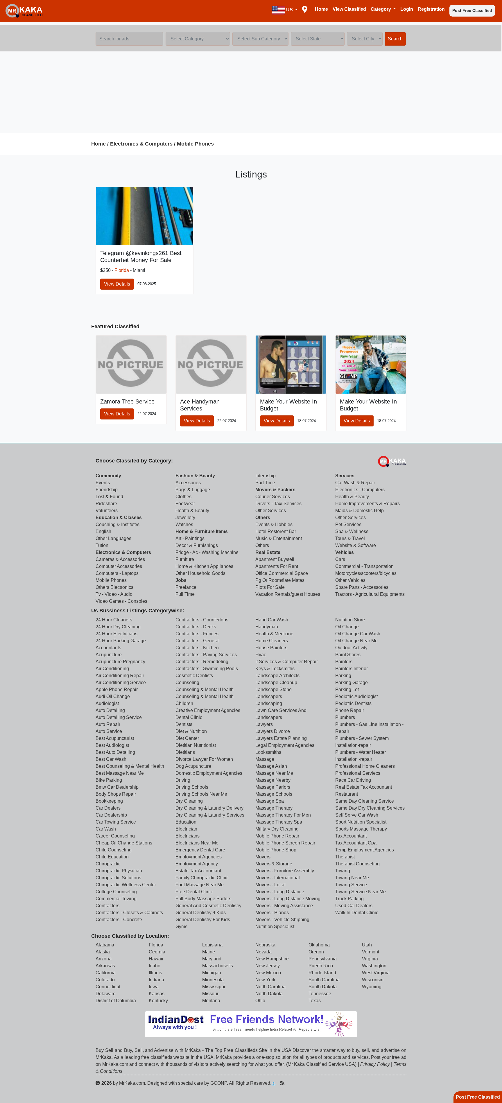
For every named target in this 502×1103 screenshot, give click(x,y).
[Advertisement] (251, 92)
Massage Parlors (272, 787)
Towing (342, 870)
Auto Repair (108, 724)
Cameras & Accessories (120, 559)
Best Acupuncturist (115, 738)
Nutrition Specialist (274, 926)
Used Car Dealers (353, 905)
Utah (367, 944)
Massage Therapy (274, 808)
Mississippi (213, 986)
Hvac (260, 654)
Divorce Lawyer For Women (204, 759)
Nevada (263, 951)
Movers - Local (270, 884)
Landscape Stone (273, 689)
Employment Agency (196, 863)
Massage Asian (271, 766)
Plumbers (345, 717)
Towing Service (351, 884)
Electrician (186, 828)
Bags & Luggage (192, 489)
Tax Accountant (351, 835)
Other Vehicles (350, 580)
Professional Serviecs (357, 773)
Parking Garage (351, 682)
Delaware (106, 993)
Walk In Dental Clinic (356, 912)
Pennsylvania (323, 958)
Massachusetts (217, 965)
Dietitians (185, 752)
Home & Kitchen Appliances (204, 566)
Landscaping (268, 703)
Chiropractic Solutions (118, 877)
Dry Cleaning (189, 801)
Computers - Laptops (117, 573)
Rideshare (106, 503)
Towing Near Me (352, 877)
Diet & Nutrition (191, 731)
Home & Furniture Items (201, 531)
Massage (264, 759)
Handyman (266, 626)
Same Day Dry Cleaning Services (370, 808)
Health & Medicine (274, 633)
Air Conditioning (112, 668)
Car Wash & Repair (355, 482)
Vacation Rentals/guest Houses (287, 594)
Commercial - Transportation (364, 566)
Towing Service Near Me (360, 891)
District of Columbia (116, 1000)
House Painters (271, 647)
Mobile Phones (195, 144)
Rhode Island (322, 972)
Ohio (260, 1000)
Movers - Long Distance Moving (287, 898)
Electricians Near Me (196, 842)
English (103, 531)
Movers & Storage (273, 863)
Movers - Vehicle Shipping (282, 919)
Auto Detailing (110, 710)
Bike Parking (109, 780)
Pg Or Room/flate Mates (279, 580)
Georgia (157, 951)
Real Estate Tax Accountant (363, 787)
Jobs (181, 580)
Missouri (211, 993)
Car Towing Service (116, 821)
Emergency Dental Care (200, 849)
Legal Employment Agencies (284, 745)
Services (344, 475)
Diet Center (187, 738)
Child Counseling (114, 849)
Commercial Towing (116, 898)
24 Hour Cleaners (114, 619)
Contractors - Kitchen (197, 647)
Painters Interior (351, 668)
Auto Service (109, 731)
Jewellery (185, 517)
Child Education (112, 856)
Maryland (211, 958)
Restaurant (346, 794)
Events (103, 482)
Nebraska (265, 944)
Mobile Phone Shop (275, 849)
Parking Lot (347, 689)
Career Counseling (115, 835)
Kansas (156, 993)
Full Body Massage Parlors (203, 898)
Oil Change (347, 626)
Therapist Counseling (357, 863)
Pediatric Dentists (353, 703)
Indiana (156, 979)
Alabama (105, 944)
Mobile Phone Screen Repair (285, 842)
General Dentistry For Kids (202, 919)
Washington (374, 965)
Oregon (316, 951)
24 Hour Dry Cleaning (118, 626)
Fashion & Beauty (195, 475)
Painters (343, 661)
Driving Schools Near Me (201, 794)
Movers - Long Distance (279, 891)
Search (395, 38)
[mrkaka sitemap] (274, 1083)
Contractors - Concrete (119, 919)
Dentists (183, 724)
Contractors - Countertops (201, 619)
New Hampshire (272, 958)
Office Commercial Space (281, 573)
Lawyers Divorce (272, 731)
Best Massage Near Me (120, 773)
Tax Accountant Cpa (355, 842)
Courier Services (272, 496)
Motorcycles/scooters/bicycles (366, 573)
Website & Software (355, 545)
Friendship (107, 489)
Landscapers (268, 696)
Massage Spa (269, 801)
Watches (184, 524)
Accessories (188, 482)
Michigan (211, 972)
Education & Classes (119, 517)
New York (265, 979)
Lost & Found (109, 496)
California (106, 972)
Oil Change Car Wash (357, 633)
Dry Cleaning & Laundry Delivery (209, 808)
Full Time (185, 594)
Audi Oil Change (113, 696)
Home (321, 9)
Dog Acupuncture (193, 766)
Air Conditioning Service (121, 682)
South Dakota (323, 986)
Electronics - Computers (360, 489)
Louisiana (212, 944)
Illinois (155, 972)
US (289, 9)
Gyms (181, 926)
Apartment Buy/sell (274, 559)
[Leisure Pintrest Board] (291, 1083)
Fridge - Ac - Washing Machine (207, 552)
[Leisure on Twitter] (310, 1083)
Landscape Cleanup (276, 682)
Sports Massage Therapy (361, 828)
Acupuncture (109, 654)
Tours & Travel (350, 538)
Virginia (370, 958)
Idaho (154, 965)
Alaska (103, 951)
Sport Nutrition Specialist (360, 821)
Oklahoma (319, 944)
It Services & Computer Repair (286, 661)
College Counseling (116, 891)
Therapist (345, 856)
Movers (262, 856)
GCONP (218, 1083)
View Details (117, 283)
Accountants (108, 647)
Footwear (185, 503)
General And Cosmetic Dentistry (208, 905)
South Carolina (324, 979)
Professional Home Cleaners (365, 766)
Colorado (105, 979)
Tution (102, 545)
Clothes (183, 496)
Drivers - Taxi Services (278, 503)
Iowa (154, 986)
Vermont (370, 951)
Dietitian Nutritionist (195, 745)
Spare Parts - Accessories (361, 587)
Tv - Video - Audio (114, 594)
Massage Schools (273, 794)
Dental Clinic (188, 717)
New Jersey (267, 965)
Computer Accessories (119, 566)
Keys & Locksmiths (275, 668)
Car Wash (106, 828)
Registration (431, 9)
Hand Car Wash (271, 619)
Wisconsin (372, 979)
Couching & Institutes (117, 524)
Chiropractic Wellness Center (126, 884)
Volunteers (107, 510)
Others (262, 517)
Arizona (104, 958)
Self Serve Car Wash (356, 815)
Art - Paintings (190, 538)
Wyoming (371, 986)
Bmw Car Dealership (117, 787)
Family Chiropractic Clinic (202, 877)
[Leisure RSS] (282, 1083)
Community (108, 475)
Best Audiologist (112, 745)
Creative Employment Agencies (207, 710)
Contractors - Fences (196, 633)
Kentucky (158, 1000)
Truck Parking (349, 898)
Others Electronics (114, 587)
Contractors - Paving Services (206, 654)
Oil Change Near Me (356, 640)
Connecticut (108, 986)
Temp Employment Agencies (364, 849)
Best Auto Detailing (115, 752)
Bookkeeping (109, 801)
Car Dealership (111, 815)
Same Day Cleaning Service (364, 801)
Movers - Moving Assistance (284, 905)
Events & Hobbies (274, 524)
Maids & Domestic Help (359, 510)
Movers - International (277, 877)
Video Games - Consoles (121, 601)
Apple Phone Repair (117, 689)
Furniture (184, 559)
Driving (182, 780)
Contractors (107, 905)
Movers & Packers (275, 489)
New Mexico (268, 972)
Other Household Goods (200, 573)
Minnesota (213, 979)
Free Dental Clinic (194, 891)
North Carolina (270, 986)
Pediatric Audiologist (356, 696)
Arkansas (105, 965)
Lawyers (264, 724)
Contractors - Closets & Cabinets (129, 912)
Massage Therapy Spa (278, 821)
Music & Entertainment (278, 538)
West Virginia (376, 972)
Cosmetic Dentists (194, 675)
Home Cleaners (271, 640)
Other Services (270, 510)
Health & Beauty (192, 510)
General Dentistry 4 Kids (200, 912)
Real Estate (267, 552)
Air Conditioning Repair (120, 675)
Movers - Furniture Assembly (284, 870)
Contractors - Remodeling (201, 661)
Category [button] (381, 9)
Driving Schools (191, 787)
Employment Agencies (198, 856)
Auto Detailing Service (119, 717)
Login (406, 9)
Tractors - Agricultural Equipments (370, 594)
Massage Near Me (274, 773)
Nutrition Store (350, 619)
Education (185, 821)
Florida (121, 270)
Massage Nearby (273, 780)
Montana (211, 1000)
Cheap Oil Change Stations (124, 842)
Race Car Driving (353, 780)
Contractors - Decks (195, 626)
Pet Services (348, 524)
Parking (343, 675)
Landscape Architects (277, 675)
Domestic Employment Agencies (208, 773)
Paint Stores (348, 654)
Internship (265, 475)
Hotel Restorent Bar (275, 531)
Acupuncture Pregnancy (120, 661)
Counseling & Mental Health (204, 689)
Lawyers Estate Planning (281, 738)
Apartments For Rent (276, 566)
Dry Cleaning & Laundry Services (209, 815)
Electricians (187, 835)
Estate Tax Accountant (198, 870)
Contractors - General (197, 640)
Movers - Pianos (272, 912)
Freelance (185, 587)
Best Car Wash (111, 759)
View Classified (349, 9)
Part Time (265, 482)
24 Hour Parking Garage (121, 640)
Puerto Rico (321, 965)
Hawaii (156, 958)
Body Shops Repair (116, 794)
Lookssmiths (268, 752)
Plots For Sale (270, 587)
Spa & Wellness (351, 531)
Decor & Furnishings (196, 545)
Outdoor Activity (351, 647)
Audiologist (107, 703)
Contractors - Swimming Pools (206, 668)
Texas (315, 1000)
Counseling (187, 682)
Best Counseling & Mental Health (130, 766)
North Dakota (269, 993)
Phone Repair (349, 710)
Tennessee (320, 993)
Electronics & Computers (141, 144)
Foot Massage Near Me (199, 884)
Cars (340, 559)
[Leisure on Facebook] (300, 1083)
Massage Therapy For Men (283, 815)
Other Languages (113, 538)
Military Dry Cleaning (277, 828)
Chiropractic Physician (119, 870)
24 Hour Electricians (116, 633)
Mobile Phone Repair (277, 835)
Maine (208, 951)
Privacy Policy (375, 1064)
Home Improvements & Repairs (367, 503)
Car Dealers (108, 808)
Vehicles (344, 552)
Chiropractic (108, 863)
